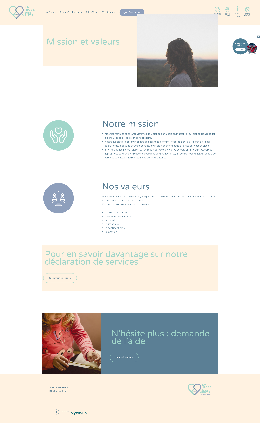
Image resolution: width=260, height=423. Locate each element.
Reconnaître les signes (70, 12)
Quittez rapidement (248, 14)
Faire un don (135, 12)
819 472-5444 (60, 390)
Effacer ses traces (237, 14)
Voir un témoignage (124, 357)
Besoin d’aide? (227, 14)
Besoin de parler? (217, 14)
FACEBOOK (65, 412)
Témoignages (108, 12)
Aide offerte (92, 12)
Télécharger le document (60, 278)
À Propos (51, 12)
